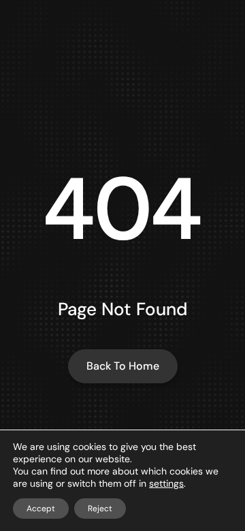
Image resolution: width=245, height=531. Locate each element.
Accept (41, 508)
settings (166, 483)
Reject (100, 508)
